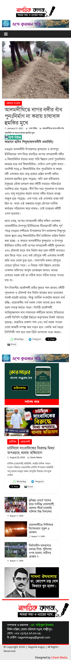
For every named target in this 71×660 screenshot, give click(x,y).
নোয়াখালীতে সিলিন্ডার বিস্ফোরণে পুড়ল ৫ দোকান (41, 528)
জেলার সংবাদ (13, 103)
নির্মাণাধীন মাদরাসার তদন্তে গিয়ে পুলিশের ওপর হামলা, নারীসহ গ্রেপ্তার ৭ (40, 551)
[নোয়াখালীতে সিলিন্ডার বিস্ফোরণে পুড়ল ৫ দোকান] (16, 523)
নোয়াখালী (25, 442)
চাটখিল (12, 442)
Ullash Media (36, 457)
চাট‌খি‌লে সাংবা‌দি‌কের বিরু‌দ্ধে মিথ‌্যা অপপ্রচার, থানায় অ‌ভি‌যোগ (30, 450)
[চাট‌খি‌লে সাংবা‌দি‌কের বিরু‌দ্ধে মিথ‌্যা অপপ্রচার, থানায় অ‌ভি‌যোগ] (32, 410)
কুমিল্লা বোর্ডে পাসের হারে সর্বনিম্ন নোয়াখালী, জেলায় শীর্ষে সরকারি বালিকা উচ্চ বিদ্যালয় (41, 506)
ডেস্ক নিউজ (33, 128)
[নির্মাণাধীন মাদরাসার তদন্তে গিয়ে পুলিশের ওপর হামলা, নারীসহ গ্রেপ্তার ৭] (16, 544)
